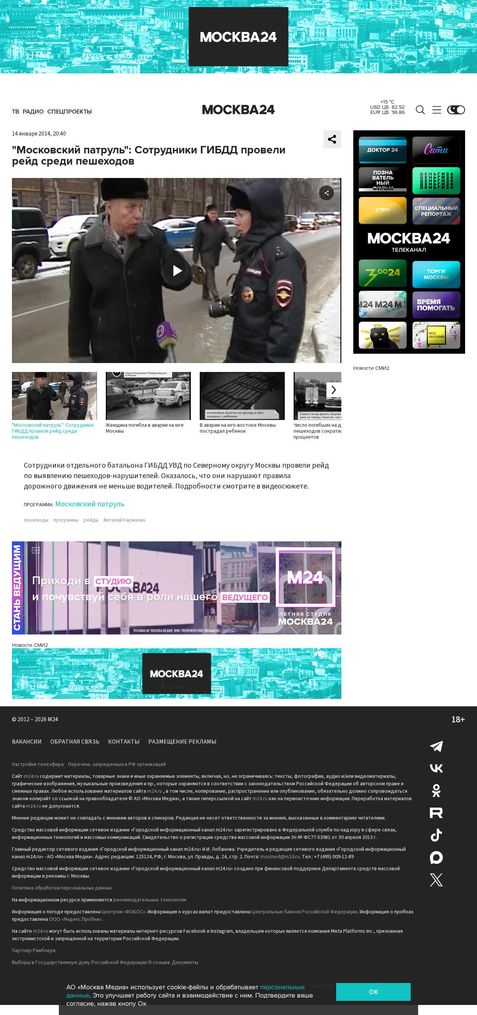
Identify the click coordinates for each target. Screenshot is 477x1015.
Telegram (436, 745)
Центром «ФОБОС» (123, 912)
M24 (53, 719)
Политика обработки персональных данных (62, 888)
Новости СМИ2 (30, 645)
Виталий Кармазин (124, 520)
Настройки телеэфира (38, 764)
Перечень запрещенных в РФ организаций (117, 764)
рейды (91, 520)
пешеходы (36, 520)
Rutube (436, 812)
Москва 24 (238, 109)
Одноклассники (436, 790)
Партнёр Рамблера (34, 950)
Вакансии (27, 742)
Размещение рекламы (182, 742)
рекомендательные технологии (149, 900)
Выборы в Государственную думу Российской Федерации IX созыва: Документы (105, 962)
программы (66, 520)
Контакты (124, 742)
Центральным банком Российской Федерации (304, 912)
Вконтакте (436, 768)
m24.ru (31, 776)
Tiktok (436, 835)
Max (436, 857)
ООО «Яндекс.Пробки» (75, 919)
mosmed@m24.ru (280, 856)
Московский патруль (89, 504)
